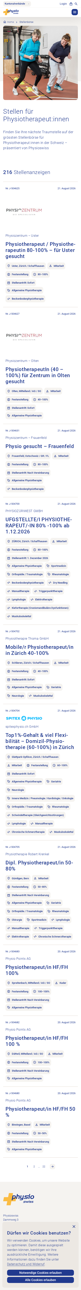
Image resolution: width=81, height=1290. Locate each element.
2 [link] (34, 1166)
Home (10, 22)
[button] (75, 12)
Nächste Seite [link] (52, 1166)
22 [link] (43, 1166)
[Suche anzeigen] (76, 4)
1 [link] (27, 1166)
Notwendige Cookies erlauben (40, 1273)
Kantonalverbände (15, 3)
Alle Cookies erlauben (40, 1280)
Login (63, 3)
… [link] (39, 1166)
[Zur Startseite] (18, 1199)
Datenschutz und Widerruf (26, 1264)
